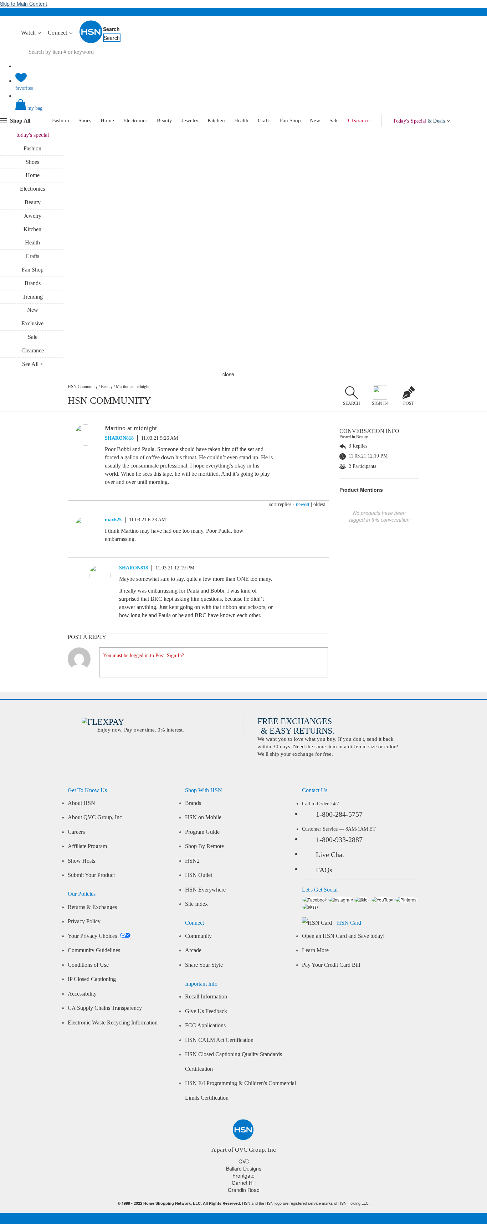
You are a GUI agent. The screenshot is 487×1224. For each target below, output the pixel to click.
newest (302, 504)
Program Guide (202, 832)
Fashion (60, 120)
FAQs (324, 870)
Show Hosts (81, 861)
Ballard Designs (243, 1168)
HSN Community (83, 386)
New (315, 120)
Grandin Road (244, 1189)
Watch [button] (29, 33)
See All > (32, 364)
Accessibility (82, 994)
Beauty (164, 120)
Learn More (315, 950)
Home (107, 120)
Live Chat (330, 854)
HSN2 (192, 861)
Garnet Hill (244, 1182)
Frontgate (243, 1175)
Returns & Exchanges (92, 907)
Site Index (196, 904)
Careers (76, 832)
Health (241, 120)
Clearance (359, 120)
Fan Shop (290, 120)
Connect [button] (58, 33)
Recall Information (206, 996)
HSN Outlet (198, 875)
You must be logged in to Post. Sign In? (143, 655)
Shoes (85, 120)
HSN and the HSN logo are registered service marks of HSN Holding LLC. (244, 1203)
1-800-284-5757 (339, 814)
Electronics (135, 120)
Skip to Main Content (23, 3)
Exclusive (32, 323)
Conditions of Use (88, 965)
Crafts (264, 120)
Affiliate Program (87, 846)
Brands (33, 283)
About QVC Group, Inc (95, 817)
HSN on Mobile (203, 817)
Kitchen (216, 120)
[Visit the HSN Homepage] (91, 41)
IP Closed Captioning (92, 979)
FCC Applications (205, 1025)
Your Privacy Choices (93, 936)
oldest (319, 504)
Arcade (193, 950)
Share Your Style (204, 965)
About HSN (81, 803)
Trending (32, 297)
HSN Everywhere (205, 890)
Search (111, 28)
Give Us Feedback (206, 1011)
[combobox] (149, 52)
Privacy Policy (84, 921)
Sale (334, 120)
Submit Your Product (91, 875)
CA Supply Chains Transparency (105, 1008)
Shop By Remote (204, 846)
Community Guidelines (94, 950)
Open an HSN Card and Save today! (343, 936)
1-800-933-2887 (339, 839)
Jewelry (189, 120)
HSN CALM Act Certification (219, 1040)
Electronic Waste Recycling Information (113, 1022)
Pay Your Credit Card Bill (331, 965)
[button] (243, 110)
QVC (244, 1161)
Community (198, 936)
